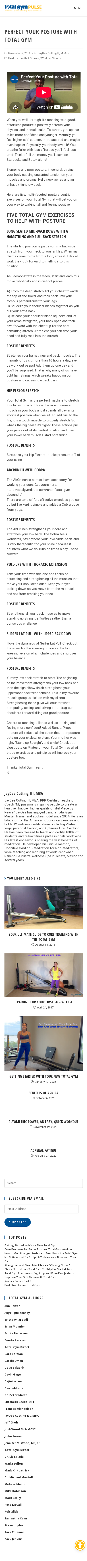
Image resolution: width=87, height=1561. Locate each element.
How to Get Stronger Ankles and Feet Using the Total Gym (41, 1253)
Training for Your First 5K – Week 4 (43, 1002)
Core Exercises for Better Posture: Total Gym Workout (38, 1249)
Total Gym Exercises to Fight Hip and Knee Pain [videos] (39, 1273)
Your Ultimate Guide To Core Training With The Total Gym (43, 937)
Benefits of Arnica (43, 1092)
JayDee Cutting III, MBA (52, 53)
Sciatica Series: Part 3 (17, 1281)
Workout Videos (51, 58)
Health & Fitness (29, 58)
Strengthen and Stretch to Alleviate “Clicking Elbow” (37, 1265)
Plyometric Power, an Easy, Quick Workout (44, 1121)
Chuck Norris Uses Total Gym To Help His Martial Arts (38, 1269)
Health (12, 58)
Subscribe (18, 1222)
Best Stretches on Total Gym (22, 1285)
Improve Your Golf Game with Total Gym (30, 1277)
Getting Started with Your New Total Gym (43, 1076)
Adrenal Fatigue (43, 1150)
